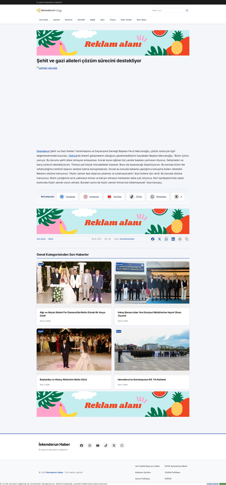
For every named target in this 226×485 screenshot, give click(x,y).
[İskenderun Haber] (49, 10)
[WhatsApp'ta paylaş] (166, 239)
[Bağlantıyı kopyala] (186, 239)
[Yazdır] (180, 239)
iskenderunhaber (127, 239)
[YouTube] (98, 445)
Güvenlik (81, 20)
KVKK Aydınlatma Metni (176, 466)
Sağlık (92, 20)
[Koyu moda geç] (147, 10)
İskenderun (43, 151)
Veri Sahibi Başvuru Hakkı (147, 466)
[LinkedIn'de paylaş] (173, 239)
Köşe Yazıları (126, 20)
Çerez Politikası (142, 478)
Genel (50, 239)
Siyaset (56, 20)
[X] (114, 445)
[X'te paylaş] (159, 239)
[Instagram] (89, 445)
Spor (102, 20)
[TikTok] (106, 445)
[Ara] (187, 10)
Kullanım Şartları (143, 472)
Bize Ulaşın (141, 20)
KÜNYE (168, 478)
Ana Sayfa (43, 20)
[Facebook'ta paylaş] (152, 239)
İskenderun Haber (54, 444)
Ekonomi (68, 20)
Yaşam (113, 20)
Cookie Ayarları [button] (213, 484)
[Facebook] (81, 445)
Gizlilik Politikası (172, 472)
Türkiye (72, 155)
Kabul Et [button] (222, 484)
